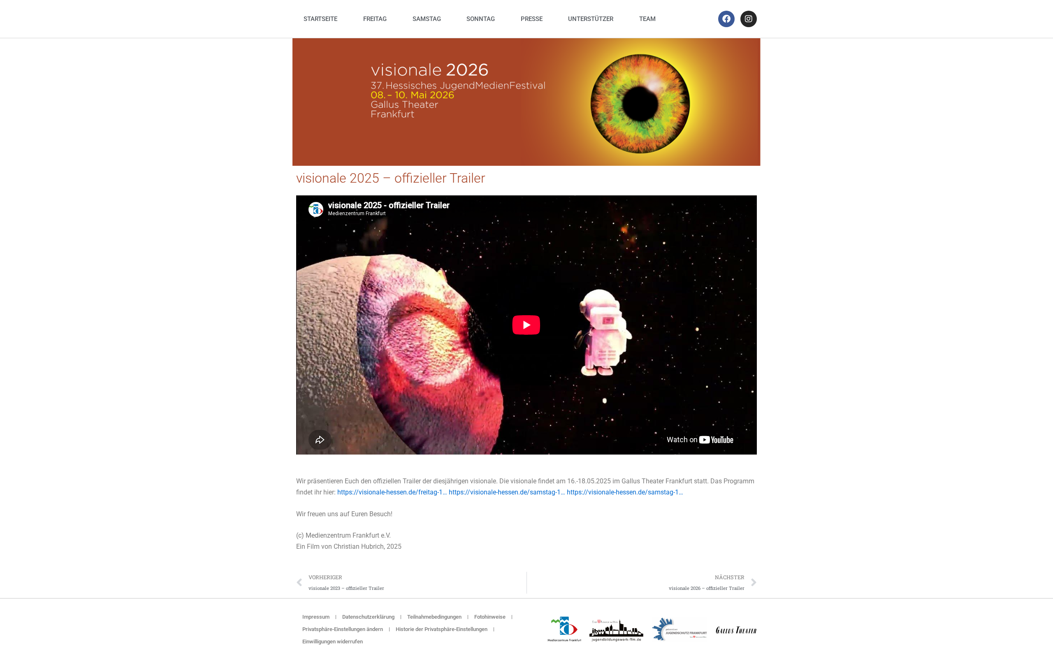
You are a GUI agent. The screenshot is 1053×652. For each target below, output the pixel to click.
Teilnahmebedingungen (434, 617)
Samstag (427, 19)
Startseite (320, 19)
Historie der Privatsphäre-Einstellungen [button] (441, 629)
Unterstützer (590, 19)
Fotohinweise (490, 617)
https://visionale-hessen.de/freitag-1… (392, 492)
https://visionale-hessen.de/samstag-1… (507, 492)
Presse (532, 19)
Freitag (375, 19)
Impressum (315, 617)
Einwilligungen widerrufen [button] (332, 641)
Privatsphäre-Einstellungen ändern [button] (342, 629)
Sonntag (480, 19)
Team (647, 19)
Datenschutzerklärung (368, 617)
